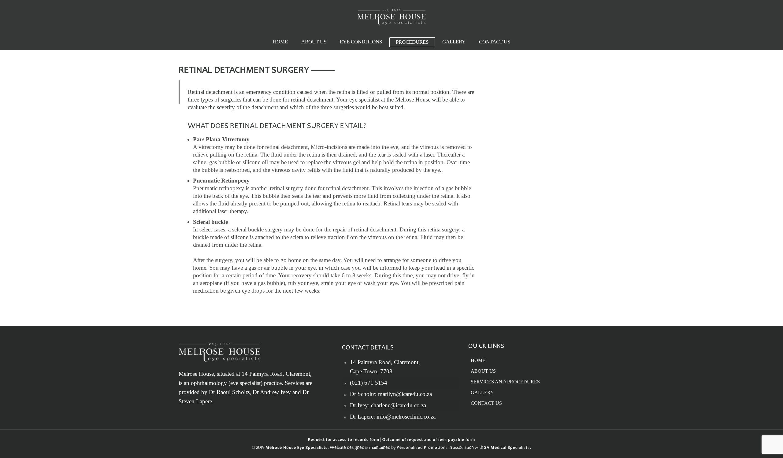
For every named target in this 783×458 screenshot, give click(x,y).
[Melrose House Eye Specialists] (391, 17)
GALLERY (482, 392)
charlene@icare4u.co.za (398, 405)
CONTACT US (486, 403)
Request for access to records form (343, 440)
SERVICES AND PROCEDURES (505, 381)
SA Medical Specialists (507, 448)
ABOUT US (483, 371)
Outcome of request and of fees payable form (428, 440)
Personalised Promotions (422, 448)
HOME (478, 360)
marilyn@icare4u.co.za (405, 394)
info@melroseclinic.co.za (406, 416)
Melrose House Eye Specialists (296, 448)
